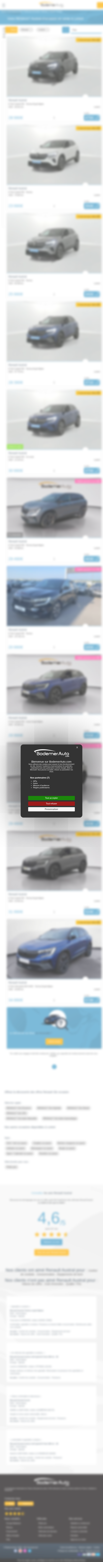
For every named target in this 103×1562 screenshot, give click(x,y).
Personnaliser (51, 809)
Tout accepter (51, 798)
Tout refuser (51, 803)
